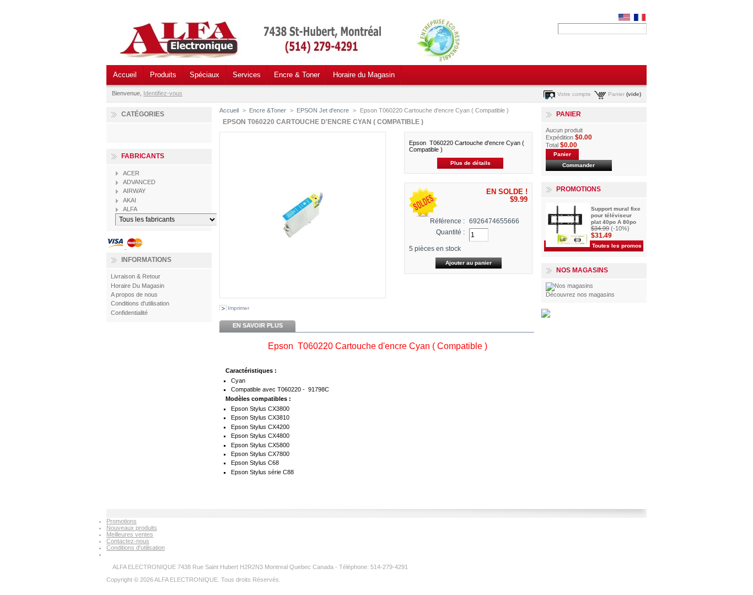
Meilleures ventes (129, 534)
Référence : (447, 221)
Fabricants (142, 156)
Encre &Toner (267, 110)
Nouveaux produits (131, 527)
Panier (616, 94)
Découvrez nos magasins (580, 294)
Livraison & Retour (135, 276)
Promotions (578, 189)
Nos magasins (582, 270)
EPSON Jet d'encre (323, 110)
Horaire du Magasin (364, 75)
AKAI (129, 200)
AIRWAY (134, 190)
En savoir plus (258, 325)
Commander (578, 165)
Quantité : (450, 232)
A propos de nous (134, 294)
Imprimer (238, 308)
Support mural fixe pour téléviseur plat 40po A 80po (616, 215)
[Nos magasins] (569, 285)
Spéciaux (204, 75)
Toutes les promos (617, 246)
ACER (131, 173)
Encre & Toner (297, 75)
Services (247, 75)
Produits (163, 75)
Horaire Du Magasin (137, 285)
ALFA (130, 209)
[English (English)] (624, 18)
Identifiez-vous (162, 93)
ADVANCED (139, 182)
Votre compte (574, 94)
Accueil (125, 75)
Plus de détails (470, 163)
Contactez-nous (127, 541)
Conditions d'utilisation (140, 303)
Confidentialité (129, 312)
